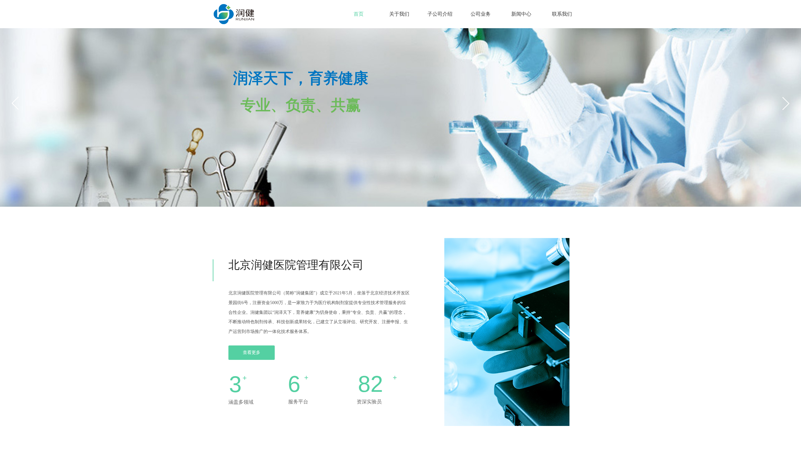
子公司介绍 (439, 14)
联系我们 (562, 14)
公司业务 (481, 14)
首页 (359, 14)
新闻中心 (521, 14)
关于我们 (399, 14)
